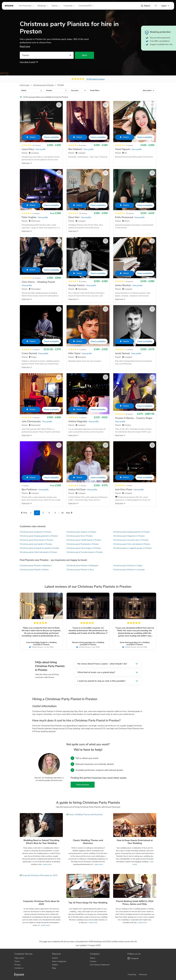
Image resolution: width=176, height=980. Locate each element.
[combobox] (32, 90)
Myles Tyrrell (40, 642)
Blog (54, 968)
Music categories (59, 961)
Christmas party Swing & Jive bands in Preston (39, 548)
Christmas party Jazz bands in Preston (36, 544)
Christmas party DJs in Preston (79, 536)
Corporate (68, 6)
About (92, 958)
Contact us (18, 968)
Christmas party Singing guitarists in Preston (39, 536)
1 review (129, 485)
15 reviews (130, 213)
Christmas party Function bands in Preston (84, 552)
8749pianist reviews (96, 79)
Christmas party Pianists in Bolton (34, 569)
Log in (164, 6)
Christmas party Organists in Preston (129, 536)
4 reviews (36, 349)
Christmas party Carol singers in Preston (83, 548)
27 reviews (36, 278)
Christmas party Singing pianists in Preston (131, 532)
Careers (93, 961)
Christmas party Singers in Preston (81, 532)
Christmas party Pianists (43, 85)
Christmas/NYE (85, 6)
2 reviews (25, 486)
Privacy (17, 964)
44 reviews (36, 145)
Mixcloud (143, 974)
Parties (55, 6)
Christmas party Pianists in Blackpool (82, 565)
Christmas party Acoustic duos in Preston (131, 540)
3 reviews (129, 145)
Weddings (41, 6)
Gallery (55, 964)
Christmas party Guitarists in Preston (35, 532)
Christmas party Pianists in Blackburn (36, 565)
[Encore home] (9, 6)
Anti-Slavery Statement (100, 964)
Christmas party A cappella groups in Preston (132, 548)
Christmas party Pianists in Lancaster (129, 569)
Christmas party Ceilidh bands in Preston (83, 540)
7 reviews (82, 349)
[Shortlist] (156, 6)
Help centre (19, 958)
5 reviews (36, 213)
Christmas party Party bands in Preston (36, 540)
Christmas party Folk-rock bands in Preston (131, 544)
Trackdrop (132, 974)
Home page (24, 85)
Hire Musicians (25, 6)
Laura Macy (88, 642)
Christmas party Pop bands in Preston (82, 544)
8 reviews (82, 145)
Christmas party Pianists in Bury (80, 569)
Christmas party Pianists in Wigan (127, 565)
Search (147, 6)
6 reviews (129, 281)
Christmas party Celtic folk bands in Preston (38, 552)
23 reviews (83, 213)
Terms (17, 961)
